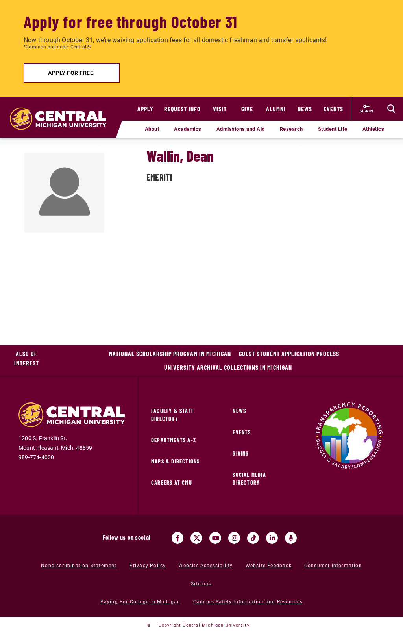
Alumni (276, 108)
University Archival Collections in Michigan (228, 367)
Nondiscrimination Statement (78, 565)
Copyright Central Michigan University (204, 625)
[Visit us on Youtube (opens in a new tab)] (215, 538)
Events (333, 108)
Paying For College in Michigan (140, 602)
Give (247, 108)
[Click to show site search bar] (391, 109)
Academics (188, 129)
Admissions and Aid (240, 129)
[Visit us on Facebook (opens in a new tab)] (177, 538)
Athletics (373, 129)
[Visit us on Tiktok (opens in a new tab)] (253, 538)
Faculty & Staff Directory (172, 415)
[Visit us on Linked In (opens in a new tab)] (272, 538)
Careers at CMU (171, 482)
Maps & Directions (175, 461)
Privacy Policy (147, 565)
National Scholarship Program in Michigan (170, 353)
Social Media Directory (249, 478)
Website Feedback (269, 565)
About (152, 129)
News (305, 108)
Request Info (182, 108)
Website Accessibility (205, 565)
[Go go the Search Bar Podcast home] (290, 538)
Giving (241, 453)
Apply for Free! (71, 73)
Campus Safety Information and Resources (248, 602)
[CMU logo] (61, 111)
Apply (145, 108)
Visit (220, 108)
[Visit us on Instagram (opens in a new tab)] (234, 538)
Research (291, 129)
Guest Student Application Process (289, 353)
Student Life (333, 129)
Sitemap (201, 583)
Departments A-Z (173, 440)
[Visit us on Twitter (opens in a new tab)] (196, 538)
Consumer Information (333, 565)
